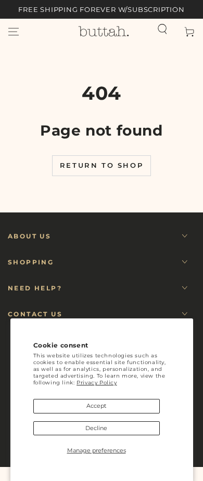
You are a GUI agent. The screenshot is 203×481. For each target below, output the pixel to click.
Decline (96, 428)
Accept (96, 405)
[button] (162, 29)
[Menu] (13, 32)
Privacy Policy (97, 382)
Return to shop (101, 165)
